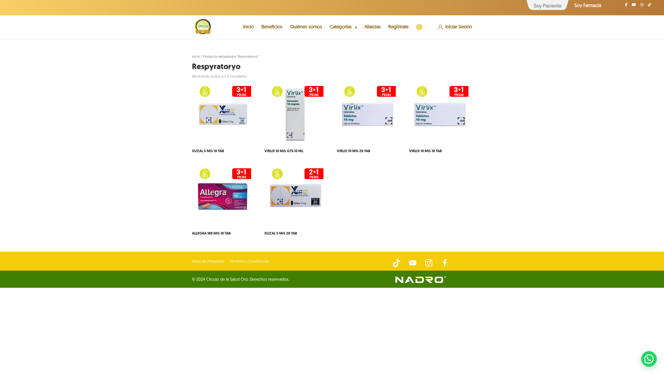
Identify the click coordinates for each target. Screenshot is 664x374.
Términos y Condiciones (249, 262)
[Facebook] (626, 6)
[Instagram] (642, 6)
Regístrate (398, 27)
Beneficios (271, 27)
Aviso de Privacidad (208, 262)
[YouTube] (634, 6)
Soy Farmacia (588, 6)
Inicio (248, 27)
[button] (649, 359)
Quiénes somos (306, 27)
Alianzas (372, 27)
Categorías (341, 27)
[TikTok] (649, 6)
